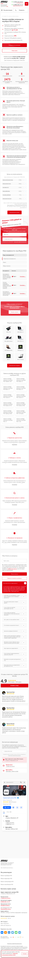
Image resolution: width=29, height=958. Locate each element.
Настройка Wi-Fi (6, 187)
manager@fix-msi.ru (6, 909)
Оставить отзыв (14, 685)
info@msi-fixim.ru (5, 905)
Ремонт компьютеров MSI (7, 881)
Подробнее (14, 444)
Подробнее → (23, 276)
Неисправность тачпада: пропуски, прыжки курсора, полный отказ (6, 293)
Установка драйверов (7, 194)
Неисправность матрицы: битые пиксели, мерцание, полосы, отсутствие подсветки (7, 276)
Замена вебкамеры (6, 191)
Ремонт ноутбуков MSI (6, 875)
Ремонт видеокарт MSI (6, 878)
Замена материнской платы (8, 179)
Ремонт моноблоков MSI (7, 884)
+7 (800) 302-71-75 (18, 4)
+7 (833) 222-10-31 (18, 2)
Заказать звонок (14, 312)
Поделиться (2, 932)
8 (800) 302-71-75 (5, 901)
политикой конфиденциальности (20, 241)
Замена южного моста (7, 183)
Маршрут (8, 807)
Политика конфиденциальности (14, 943)
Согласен (25, 953)
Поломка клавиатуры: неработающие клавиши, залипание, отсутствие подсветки (7, 285)
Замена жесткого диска (7, 198)
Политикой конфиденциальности (14, 755)
